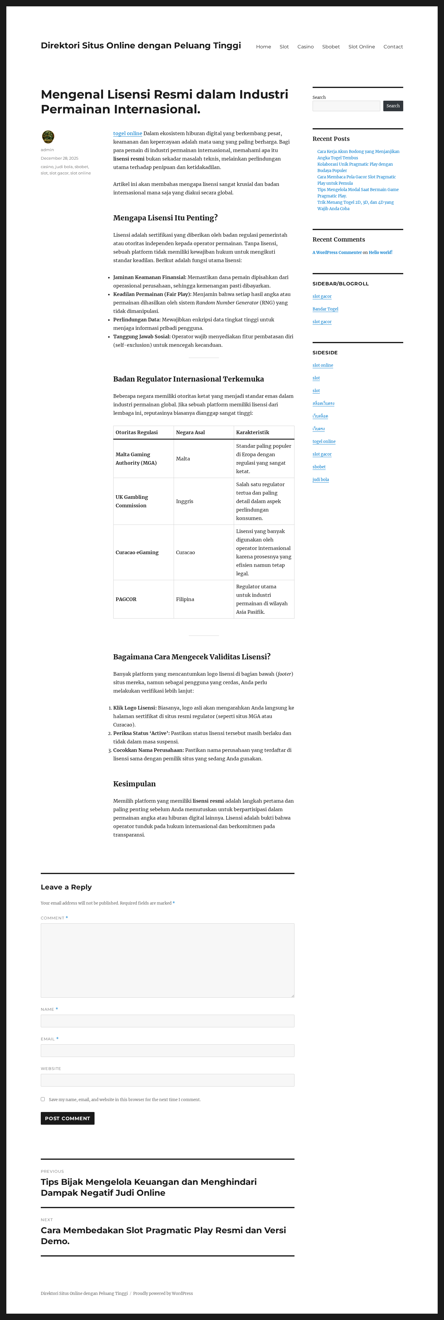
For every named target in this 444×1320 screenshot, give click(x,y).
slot (44, 173)
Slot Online (362, 47)
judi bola (64, 166)
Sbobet (331, 47)
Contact (393, 47)
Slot (284, 47)
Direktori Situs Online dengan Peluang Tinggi (141, 45)
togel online (127, 133)
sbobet (81, 166)
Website (51, 1068)
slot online (80, 173)
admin (47, 149)
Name (49, 1009)
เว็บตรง (319, 428)
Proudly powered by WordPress (163, 1293)
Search (319, 97)
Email (50, 1039)
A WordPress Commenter (337, 252)
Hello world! (381, 252)
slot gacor (59, 173)
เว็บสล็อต (320, 416)
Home (263, 47)
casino (47, 166)
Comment (54, 918)
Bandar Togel (325, 309)
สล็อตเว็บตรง (323, 403)
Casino (306, 47)
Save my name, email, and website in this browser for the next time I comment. (125, 1099)
